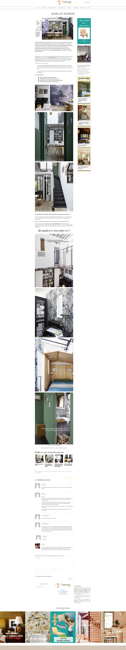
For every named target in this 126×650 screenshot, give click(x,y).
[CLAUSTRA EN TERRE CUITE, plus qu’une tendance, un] (88, 627)
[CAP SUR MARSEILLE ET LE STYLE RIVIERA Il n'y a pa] (113, 627)
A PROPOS (63, 590)
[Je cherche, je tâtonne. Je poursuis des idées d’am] (12, 627)
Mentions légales (63, 593)
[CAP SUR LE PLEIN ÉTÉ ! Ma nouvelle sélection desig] (63, 627)
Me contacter (63, 592)
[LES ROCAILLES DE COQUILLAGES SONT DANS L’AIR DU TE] (37, 627)
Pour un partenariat (63, 591)
